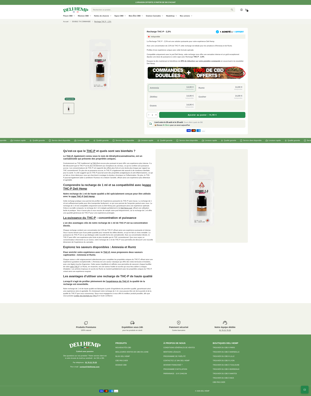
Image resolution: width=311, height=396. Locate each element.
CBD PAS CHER (121, 360)
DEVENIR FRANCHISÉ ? (172, 365)
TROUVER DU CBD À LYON (223, 360)
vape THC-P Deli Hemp (83, 196)
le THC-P (94, 163)
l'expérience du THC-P (117, 281)
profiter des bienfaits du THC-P (86, 296)
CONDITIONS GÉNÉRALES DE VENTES (179, 347)
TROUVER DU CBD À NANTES (225, 373)
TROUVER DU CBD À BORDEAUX (226, 369)
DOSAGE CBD (121, 365)
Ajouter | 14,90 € (202, 115)
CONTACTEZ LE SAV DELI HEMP (176, 360)
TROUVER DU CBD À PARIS (224, 347)
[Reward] (305, 390)
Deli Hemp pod (126, 208)
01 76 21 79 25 (225, 330)
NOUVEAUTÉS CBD (123, 347)
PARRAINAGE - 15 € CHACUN (175, 373)
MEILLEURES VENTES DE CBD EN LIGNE (131, 352)
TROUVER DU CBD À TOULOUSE (226, 365)
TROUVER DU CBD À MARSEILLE (226, 352)
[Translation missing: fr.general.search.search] (232, 9)
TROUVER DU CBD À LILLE (223, 356)
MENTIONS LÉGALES (172, 352)
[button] (68, 108)
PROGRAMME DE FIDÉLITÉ (174, 356)
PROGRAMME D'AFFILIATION (175, 369)
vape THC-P (74, 267)
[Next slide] (135, 108)
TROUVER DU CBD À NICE (223, 378)
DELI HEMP (205, 391)
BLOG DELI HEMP (122, 356)
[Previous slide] (65, 108)
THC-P (90, 151)
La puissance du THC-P (79, 217)
